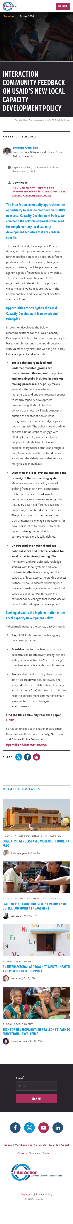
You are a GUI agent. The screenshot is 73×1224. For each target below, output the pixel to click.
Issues (8, 1145)
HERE (10, 720)
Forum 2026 (26, 16)
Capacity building (21, 167)
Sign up (36, 1098)
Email (20, 1078)
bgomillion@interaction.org (26, 744)
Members (21, 1145)
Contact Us (49, 1153)
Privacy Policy (44, 1194)
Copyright (26, 1194)
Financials (34, 1153)
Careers (22, 1153)
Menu (65, 6)
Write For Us (38, 1145)
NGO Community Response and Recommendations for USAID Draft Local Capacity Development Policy (39, 191)
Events (53, 1145)
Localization (39, 167)
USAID (32, 171)
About (65, 1145)
